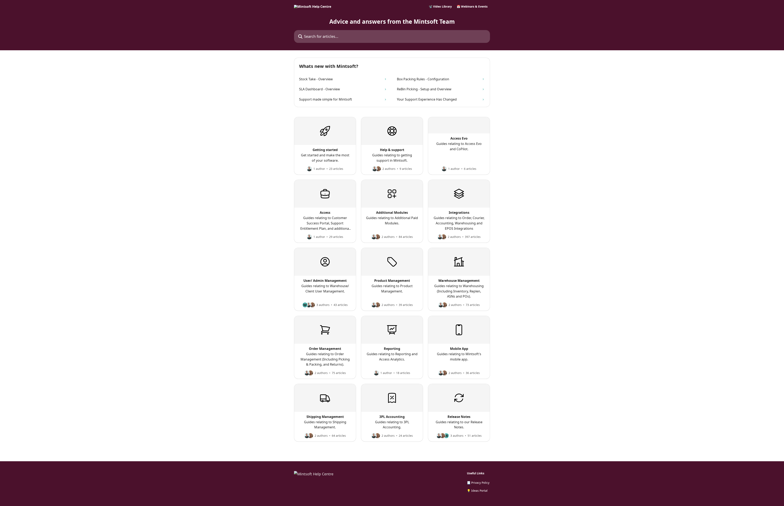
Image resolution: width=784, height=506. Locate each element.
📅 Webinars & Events (472, 6)
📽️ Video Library (440, 6)
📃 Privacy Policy (478, 483)
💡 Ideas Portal (477, 491)
